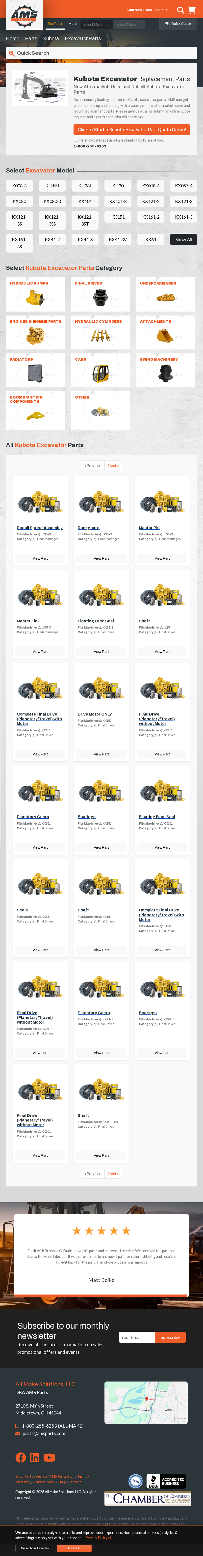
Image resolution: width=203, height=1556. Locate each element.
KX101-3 (118, 201)
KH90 (118, 185)
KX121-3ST (85, 220)
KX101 (85, 201)
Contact (74, 1482)
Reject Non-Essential (35, 1548)
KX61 (150, 239)
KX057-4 (183, 185)
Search (41, 1476)
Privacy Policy (44, 1482)
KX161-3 (183, 217)
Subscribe (170, 1337)
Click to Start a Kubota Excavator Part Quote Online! (132, 129)
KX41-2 (52, 239)
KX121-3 (183, 201)
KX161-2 (150, 217)
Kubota (51, 38)
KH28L (85, 185)
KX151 (118, 217)
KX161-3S (19, 243)
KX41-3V (118, 239)
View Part (40, 558)
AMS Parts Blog (62, 1476)
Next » (113, 465)
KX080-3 (52, 201)
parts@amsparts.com (44, 1433)
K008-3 (19, 185)
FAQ (61, 1482)
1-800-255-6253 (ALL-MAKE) (53, 1426)
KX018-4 (150, 185)
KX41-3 (85, 239)
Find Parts (55, 24)
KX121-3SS (52, 220)
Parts (31, 38)
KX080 (19, 201)
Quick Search (32, 53)
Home (12, 38)
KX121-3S (19, 220)
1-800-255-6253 (156, 10)
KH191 (52, 185)
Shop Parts (24, 1476)
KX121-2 (150, 201)
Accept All (74, 1548)
